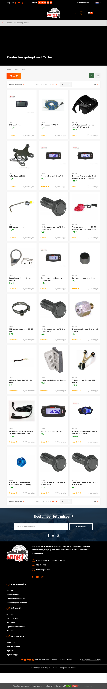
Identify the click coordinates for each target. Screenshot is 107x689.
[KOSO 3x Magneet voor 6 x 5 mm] (85, 258)
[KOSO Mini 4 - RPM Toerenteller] (53, 411)
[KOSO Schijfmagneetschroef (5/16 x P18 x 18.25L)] (85, 462)
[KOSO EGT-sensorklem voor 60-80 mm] (22, 309)
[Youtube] (19, 2)
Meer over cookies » (86, 686)
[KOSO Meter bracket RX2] (22, 156)
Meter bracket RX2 (17, 176)
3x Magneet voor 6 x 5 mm (83, 278)
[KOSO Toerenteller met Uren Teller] (53, 156)
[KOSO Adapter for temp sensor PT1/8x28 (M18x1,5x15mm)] (22, 462)
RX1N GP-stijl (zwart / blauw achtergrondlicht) (84, 432)
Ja (69, 686)
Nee (74, 686)
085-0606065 (41, 565)
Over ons (10, 631)
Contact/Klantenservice (16, 599)
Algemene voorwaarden (16, 627)
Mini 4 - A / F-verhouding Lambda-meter (51, 279)
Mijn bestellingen (13, 646)
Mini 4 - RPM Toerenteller (51, 431)
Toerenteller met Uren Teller (52, 176)
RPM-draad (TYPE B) (49, 125)
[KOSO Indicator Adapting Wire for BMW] (22, 360)
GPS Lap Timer (15, 125)
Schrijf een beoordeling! (91, 660)
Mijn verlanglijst (12, 655)
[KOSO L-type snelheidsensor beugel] (53, 360)
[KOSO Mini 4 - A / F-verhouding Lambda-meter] (53, 258)
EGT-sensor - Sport (17, 227)
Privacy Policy (12, 618)
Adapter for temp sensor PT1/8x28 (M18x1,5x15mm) (20, 483)
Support (10, 590)
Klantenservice (83, 3)
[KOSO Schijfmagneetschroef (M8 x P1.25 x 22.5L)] (53, 207)
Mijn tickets (11, 651)
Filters (12, 76)
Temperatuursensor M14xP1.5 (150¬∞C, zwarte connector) (84, 228)
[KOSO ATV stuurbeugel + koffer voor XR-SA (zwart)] (85, 105)
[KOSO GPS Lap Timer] (22, 105)
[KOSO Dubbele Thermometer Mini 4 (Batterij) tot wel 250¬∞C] (85, 156)
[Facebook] (15, 2)
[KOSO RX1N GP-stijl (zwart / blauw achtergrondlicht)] (85, 411)
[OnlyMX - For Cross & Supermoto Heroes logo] (53, 13)
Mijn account (11, 642)
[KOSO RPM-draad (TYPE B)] (53, 105)
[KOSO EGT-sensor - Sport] (22, 207)
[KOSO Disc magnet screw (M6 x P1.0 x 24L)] (85, 309)
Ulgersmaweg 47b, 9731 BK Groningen (51, 560)
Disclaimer (11, 622)
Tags (16, 69)
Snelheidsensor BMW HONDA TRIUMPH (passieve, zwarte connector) (21, 433)
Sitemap (10, 614)
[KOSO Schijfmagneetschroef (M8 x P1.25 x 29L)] (53, 462)
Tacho (23, 69)
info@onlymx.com (43, 570)
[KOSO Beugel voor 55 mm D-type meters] (22, 258)
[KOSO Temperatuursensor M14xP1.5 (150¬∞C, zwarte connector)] (85, 207)
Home (9, 69)
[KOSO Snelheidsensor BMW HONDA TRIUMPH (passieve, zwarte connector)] (22, 411)
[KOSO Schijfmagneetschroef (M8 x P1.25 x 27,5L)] (53, 309)
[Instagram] (22, 2)
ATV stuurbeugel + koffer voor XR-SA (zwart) (83, 126)
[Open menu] (9, 13)
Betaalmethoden (13, 594)
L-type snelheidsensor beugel (53, 380)
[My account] (81, 13)
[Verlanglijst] (74, 12)
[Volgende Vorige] (53, 84)
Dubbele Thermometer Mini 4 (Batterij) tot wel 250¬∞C (84, 177)
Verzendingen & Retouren (17, 603)
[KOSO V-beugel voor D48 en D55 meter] (85, 360)
